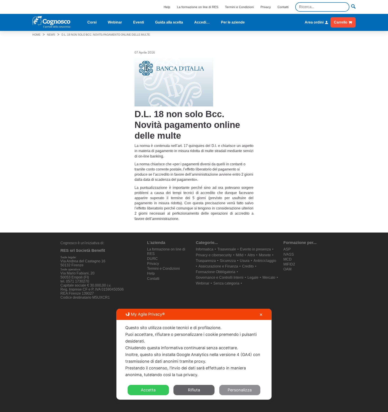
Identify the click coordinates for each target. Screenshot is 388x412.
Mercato (268, 277)
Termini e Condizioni (239, 7)
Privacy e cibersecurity (214, 255)
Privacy (265, 7)
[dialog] (193, 354)
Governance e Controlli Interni (219, 277)
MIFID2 (289, 264)
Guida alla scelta (169, 22)
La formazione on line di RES (197, 7)
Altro (251, 255)
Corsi (92, 22)
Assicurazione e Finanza (218, 266)
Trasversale (226, 249)
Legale (252, 277)
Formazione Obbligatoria (215, 272)
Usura (244, 261)
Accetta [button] (148, 390)
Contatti (283, 7)
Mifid (239, 255)
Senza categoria (226, 283)
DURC (152, 259)
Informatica (204, 249)
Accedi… (202, 22)
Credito (248, 266)
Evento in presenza (255, 249)
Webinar (115, 22)
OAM (287, 269)
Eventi (138, 22)
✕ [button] (261, 314)
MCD (287, 259)
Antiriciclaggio (265, 261)
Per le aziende (233, 22)
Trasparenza (206, 261)
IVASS (288, 254)
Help (167, 7)
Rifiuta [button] (194, 390)
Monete (265, 255)
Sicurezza (228, 261)
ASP (287, 249)
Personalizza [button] (240, 390)
